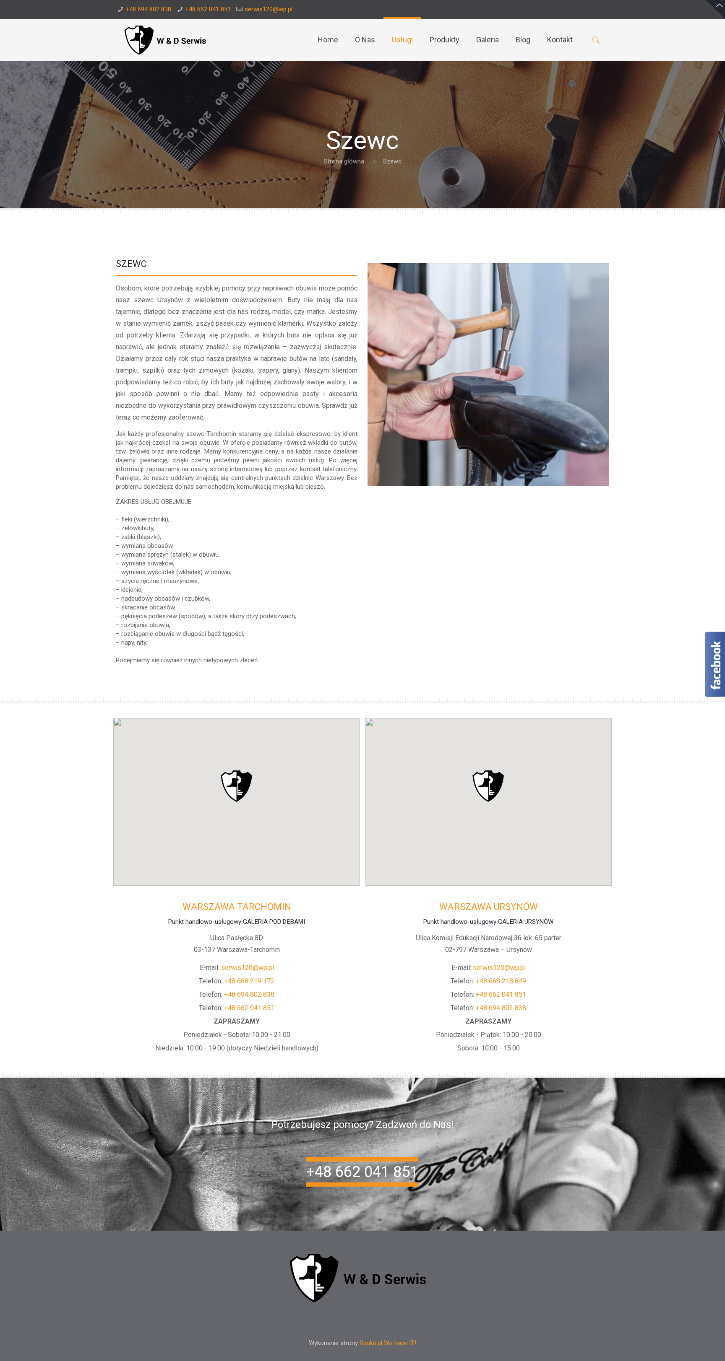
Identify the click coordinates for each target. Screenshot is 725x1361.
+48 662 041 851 (208, 9)
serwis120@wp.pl (268, 9)
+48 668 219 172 (249, 981)
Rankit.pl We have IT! (388, 1343)
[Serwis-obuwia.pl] (168, 40)
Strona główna (344, 161)
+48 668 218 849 (501, 981)
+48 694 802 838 (148, 9)
